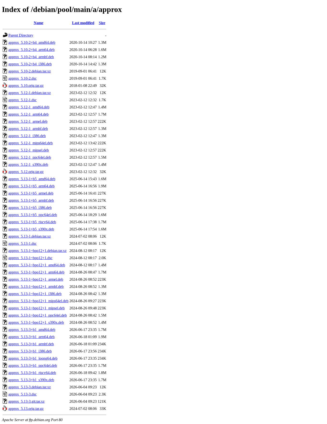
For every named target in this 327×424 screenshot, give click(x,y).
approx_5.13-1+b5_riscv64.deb (32, 222)
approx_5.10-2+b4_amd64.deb (31, 42)
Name (38, 23)
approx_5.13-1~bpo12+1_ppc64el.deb (37, 315)
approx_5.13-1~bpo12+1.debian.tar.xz (37, 251)
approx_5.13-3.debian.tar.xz (29, 387)
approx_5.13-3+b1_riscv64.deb (32, 373)
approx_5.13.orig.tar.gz (26, 409)
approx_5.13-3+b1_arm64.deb (31, 337)
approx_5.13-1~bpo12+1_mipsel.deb (36, 308)
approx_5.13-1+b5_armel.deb (30, 193)
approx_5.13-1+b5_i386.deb (30, 208)
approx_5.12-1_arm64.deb (28, 114)
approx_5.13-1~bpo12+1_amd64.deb (36, 265)
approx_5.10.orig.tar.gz (26, 86)
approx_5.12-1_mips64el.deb (30, 143)
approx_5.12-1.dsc (22, 100)
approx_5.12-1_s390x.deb (28, 164)
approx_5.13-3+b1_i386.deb (30, 351)
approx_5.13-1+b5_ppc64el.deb (32, 215)
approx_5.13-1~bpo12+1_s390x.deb (36, 322)
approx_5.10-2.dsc (22, 78)
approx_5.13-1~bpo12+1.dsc (30, 258)
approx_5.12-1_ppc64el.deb (29, 157)
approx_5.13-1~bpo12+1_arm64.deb (36, 272)
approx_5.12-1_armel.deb (27, 121)
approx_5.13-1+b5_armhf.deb (31, 200)
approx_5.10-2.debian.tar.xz (29, 71)
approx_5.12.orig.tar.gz (26, 172)
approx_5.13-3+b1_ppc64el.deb (32, 365)
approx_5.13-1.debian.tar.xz (29, 236)
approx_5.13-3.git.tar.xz (26, 401)
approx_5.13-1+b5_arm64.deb (31, 186)
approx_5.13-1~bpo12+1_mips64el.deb (38, 301)
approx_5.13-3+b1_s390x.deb (31, 380)
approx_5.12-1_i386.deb (27, 136)
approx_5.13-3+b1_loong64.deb (32, 358)
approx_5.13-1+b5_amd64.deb (31, 179)
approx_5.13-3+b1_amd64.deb (31, 330)
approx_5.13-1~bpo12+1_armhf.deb (36, 287)
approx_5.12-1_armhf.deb (28, 129)
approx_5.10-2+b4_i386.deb (30, 64)
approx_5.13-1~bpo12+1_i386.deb (35, 294)
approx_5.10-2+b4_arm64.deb (31, 50)
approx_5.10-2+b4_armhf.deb (31, 57)
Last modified (83, 23)
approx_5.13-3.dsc (22, 394)
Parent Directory (20, 35)
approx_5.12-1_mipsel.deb (28, 150)
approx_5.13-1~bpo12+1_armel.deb (35, 279)
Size (102, 23)
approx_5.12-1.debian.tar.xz (29, 93)
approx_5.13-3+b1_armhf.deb (31, 344)
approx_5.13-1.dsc (22, 243)
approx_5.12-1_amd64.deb (28, 107)
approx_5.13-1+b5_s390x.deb (31, 229)
